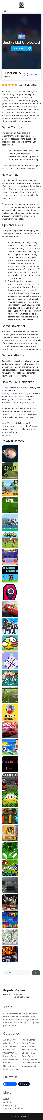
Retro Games (28, 1046)
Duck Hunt (21, 582)
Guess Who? (21, 685)
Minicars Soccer (21, 875)
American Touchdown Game (21, 530)
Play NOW (18, 48)
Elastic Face (21, 461)
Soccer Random (21, 547)
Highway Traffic (21, 892)
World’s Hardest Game (21, 668)
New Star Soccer (21, 513)
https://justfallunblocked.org (15, 393)
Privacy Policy (9, 1105)
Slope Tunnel (21, 858)
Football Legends (21, 754)
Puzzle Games (28, 1040)
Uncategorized (29, 1066)
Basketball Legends (22, 564)
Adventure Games (11, 1043)
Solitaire (21, 806)
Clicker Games (10, 1053)
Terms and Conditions (13, 1108)
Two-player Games (31, 1062)
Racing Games (28, 1043)
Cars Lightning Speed (21, 616)
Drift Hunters (21, 737)
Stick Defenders (21, 633)
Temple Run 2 (21, 841)
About (6, 1099)
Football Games (10, 1059)
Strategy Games (29, 1059)
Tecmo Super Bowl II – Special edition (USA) (21, 702)
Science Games (29, 1049)
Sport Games (28, 1056)
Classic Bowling (21, 910)
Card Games (9, 1049)
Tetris (21, 927)
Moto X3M (21, 495)
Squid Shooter (21, 599)
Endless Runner (10, 1056)
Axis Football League (21, 789)
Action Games (9, 1040)
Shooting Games (29, 1053)
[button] (38, 11)
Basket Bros (21, 961)
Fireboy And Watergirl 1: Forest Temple (21, 823)
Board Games (9, 1046)
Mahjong (21, 944)
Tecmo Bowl (21, 772)
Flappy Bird (21, 651)
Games (8, 435)
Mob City (21, 478)
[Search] (36, 973)
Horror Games (9, 1066)
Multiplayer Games (12, 1069)
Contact (7, 1102)
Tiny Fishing (21, 720)
